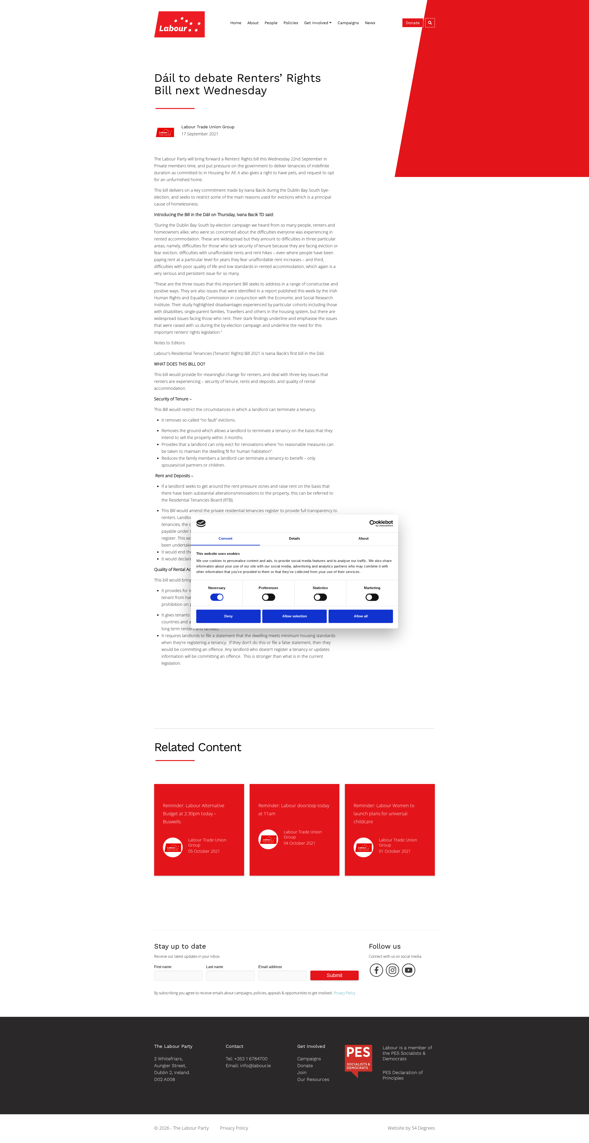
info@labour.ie (255, 1065)
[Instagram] (392, 971)
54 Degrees (423, 1128)
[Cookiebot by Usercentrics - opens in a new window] (373, 523)
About (253, 22)
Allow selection (294, 616)
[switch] (268, 597)
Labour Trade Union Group (207, 126)
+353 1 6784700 (251, 1058)
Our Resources (313, 1079)
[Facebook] (376, 971)
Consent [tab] (225, 539)
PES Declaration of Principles (403, 1075)
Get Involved (316, 22)
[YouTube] (408, 971)
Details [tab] (294, 539)
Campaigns (348, 22)
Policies (290, 22)
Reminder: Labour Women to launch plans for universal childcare (384, 813)
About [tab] (363, 539)
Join (301, 1072)
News (370, 22)
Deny (228, 616)
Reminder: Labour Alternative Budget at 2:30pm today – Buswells (193, 813)
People (271, 22)
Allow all (361, 616)
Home (235, 22)
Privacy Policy (344, 992)
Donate (413, 22)
